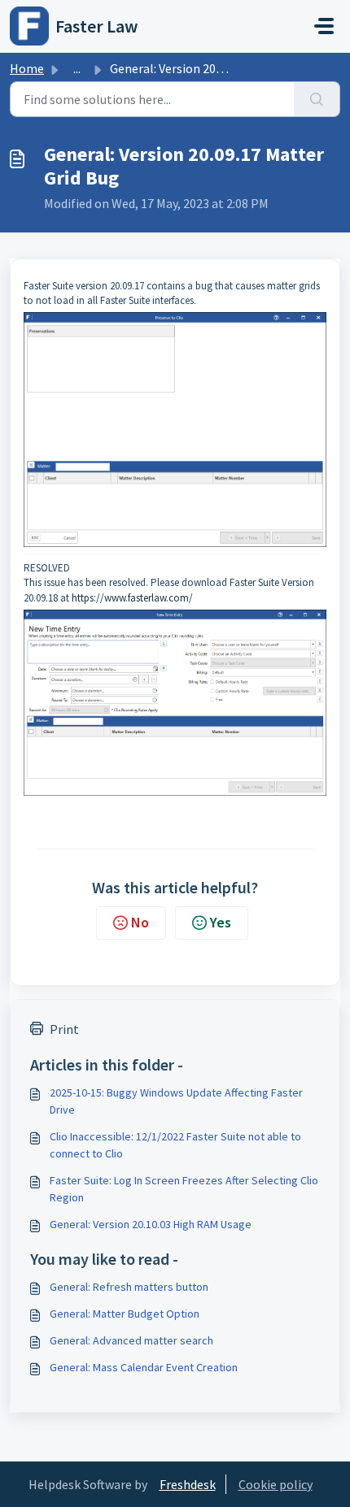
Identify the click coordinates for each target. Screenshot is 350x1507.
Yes (220, 922)
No (140, 922)
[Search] (317, 99)
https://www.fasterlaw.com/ (132, 598)
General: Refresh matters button (129, 1286)
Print (64, 1029)
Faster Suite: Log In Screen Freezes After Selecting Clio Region (184, 1189)
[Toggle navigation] (324, 26)
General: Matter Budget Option (124, 1313)
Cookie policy (275, 1484)
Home (27, 68)
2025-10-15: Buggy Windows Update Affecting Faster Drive (176, 1101)
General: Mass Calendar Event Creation (144, 1367)
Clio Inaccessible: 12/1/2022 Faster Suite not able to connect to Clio (175, 1145)
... (77, 68)
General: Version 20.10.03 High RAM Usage (151, 1224)
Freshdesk (188, 1484)
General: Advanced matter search (131, 1340)
